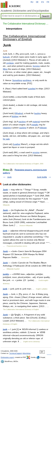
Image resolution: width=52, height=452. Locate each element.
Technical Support (15, 353)
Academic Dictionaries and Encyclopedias (25, 10)
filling (5, 69)
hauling (37, 113)
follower (43, 127)
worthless (27, 80)
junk (5, 231)
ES (42, 2)
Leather (16, 144)
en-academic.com (11, 4)
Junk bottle (42, 177)
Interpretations (14, 28)
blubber (15, 116)
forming (36, 66)
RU (32, 2)
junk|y (6, 274)
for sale (6, 139)
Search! (45, 16)
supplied (32, 88)
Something (17, 80)
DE (37, 2)
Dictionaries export (7, 357)
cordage (10, 63)
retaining (7, 127)
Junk (9, 177)
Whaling (18, 113)
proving (36, 152)
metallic (34, 124)
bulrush (6, 57)
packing (22, 121)
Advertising (26, 353)
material (36, 121)
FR (48, 2)
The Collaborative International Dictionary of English (26, 23)
